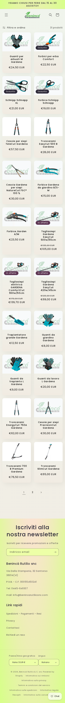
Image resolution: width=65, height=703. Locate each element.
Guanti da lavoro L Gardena (48, 380)
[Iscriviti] (55, 552)
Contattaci (12, 627)
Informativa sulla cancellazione (39, 695)
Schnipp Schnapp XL (17, 101)
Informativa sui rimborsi (38, 675)
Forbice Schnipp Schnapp (48, 101)
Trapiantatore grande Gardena (16, 336)
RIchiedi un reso (15, 634)
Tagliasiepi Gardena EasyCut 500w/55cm (48, 235)
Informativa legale (49, 690)
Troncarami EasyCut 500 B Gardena (48, 144)
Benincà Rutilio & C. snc (30, 672)
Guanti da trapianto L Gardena (16, 381)
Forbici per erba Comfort (48, 58)
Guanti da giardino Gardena (48, 337)
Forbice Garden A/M (17, 233)
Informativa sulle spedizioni (23, 690)
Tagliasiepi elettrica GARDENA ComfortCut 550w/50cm (16, 287)
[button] (6, 14)
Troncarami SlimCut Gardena (48, 467)
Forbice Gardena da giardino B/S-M (48, 187)
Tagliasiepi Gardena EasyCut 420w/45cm (48, 285)
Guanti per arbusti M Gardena (17, 59)
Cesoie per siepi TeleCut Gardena (17, 142)
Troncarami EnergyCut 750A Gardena (16, 425)
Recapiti (17, 695)
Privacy (10, 620)
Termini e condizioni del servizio (34, 685)
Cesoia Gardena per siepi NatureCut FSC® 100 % (16, 189)
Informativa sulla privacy (34, 680)
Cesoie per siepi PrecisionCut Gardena (48, 425)
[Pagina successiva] (41, 492)
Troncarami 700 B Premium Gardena (16, 469)
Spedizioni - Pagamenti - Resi (23, 613)
